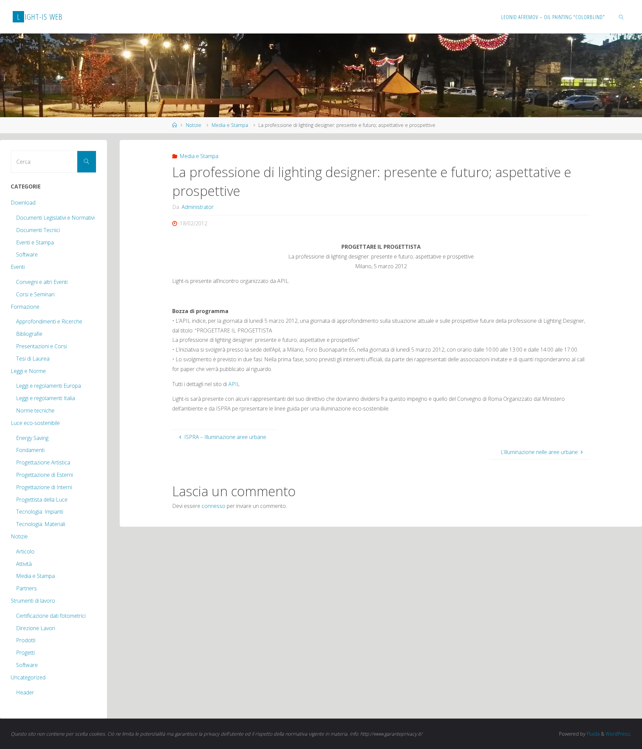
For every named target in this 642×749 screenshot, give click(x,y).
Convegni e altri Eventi (42, 282)
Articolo (25, 551)
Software (27, 254)
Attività (24, 564)
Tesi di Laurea (32, 358)
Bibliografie (29, 334)
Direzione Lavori (35, 628)
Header (25, 692)
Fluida (592, 734)
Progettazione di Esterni (44, 474)
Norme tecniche (35, 410)
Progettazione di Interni (44, 487)
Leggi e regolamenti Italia (45, 398)
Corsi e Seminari (35, 294)
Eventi (18, 267)
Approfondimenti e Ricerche (49, 321)
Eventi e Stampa (35, 242)
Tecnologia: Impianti (39, 511)
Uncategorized (28, 677)
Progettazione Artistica (43, 462)
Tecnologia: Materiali (40, 524)
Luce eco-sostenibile (35, 423)
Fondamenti (30, 450)
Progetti (25, 652)
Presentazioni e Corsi (41, 346)
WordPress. (618, 734)
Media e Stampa (230, 125)
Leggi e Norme (28, 371)
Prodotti (25, 640)
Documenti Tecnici (38, 230)
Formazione (25, 306)
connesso (213, 506)
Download (23, 202)
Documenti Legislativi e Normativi (55, 217)
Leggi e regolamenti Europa (48, 385)
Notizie (193, 125)
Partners (26, 588)
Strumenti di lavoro (33, 600)
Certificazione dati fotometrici (51, 615)
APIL (234, 384)
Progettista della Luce (42, 499)
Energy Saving (32, 438)
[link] (621, 16)
